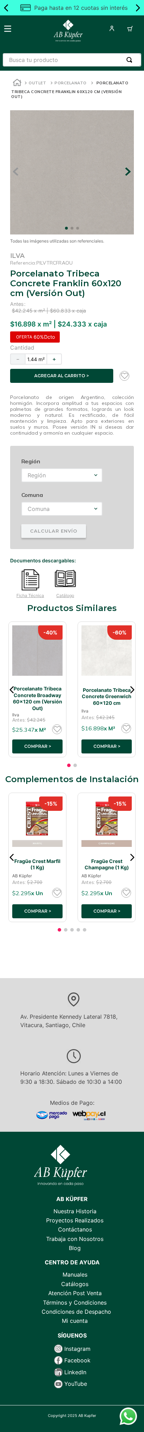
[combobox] (72, 59)
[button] (12, 689)
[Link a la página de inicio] (17, 83)
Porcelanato (71, 82)
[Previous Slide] (6, 7)
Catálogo (65, 595)
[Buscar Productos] (131, 60)
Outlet (37, 82)
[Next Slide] (137, 7)
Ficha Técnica (30, 595)
